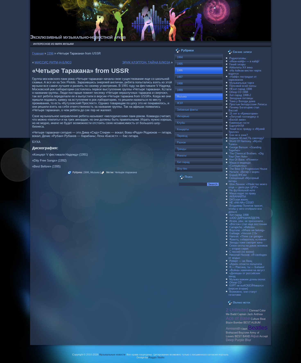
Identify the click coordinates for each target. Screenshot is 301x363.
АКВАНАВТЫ (237, 196)
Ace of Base (238, 318)
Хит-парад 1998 (239, 214)
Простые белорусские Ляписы (248, 104)
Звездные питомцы (241, 98)
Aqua (255, 336)
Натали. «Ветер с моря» (244, 171)
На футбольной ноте (242, 190)
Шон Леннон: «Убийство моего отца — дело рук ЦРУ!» (248, 186)
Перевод (182, 135)
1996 (50, 53)
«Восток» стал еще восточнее (248, 224)
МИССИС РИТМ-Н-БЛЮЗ (53, 62)
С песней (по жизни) (241, 251)
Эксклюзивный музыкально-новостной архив (78, 37)
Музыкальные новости (112, 354)
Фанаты (181, 155)
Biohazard (232, 332)
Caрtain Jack (245, 314)
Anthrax (258, 314)
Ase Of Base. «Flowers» (243, 159)
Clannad (254, 310)
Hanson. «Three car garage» (246, 236)
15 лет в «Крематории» (243, 113)
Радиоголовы (237, 58)
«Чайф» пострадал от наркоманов (243, 78)
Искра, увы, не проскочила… (247, 221)
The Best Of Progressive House (248, 168)
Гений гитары (237, 64)
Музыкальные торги (241, 82)
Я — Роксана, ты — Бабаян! (246, 267)
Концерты (183, 129)
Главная (38, 53)
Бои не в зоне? (238, 135)
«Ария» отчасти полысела (245, 264)
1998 (180, 83)
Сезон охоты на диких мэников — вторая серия (248, 247)
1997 (180, 76)
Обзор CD (235, 282)
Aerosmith (233, 328)
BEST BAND (242, 336)
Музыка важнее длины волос (247, 279)
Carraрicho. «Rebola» (242, 227)
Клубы (181, 122)
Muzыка (95, 172)
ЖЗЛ (180, 103)
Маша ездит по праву (242, 193)
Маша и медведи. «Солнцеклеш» (240, 164)
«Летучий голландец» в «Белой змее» (244, 118)
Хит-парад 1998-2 (240, 95)
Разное (181, 142)
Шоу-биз (182, 168)
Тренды (181, 148)
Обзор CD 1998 (238, 92)
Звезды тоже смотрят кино (246, 242)
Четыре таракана (126, 172)
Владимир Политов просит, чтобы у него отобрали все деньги (246, 208)
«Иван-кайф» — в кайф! (244, 61)
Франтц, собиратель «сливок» (248, 239)
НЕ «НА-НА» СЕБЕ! (241, 202)
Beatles (258, 327)
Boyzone (244, 332)
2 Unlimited (237, 309)
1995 (180, 63)
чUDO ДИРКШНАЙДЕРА (244, 217)
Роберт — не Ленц (240, 260)
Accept (263, 336)
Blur (248, 340)
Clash (244, 329)
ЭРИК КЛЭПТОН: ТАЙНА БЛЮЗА (146, 62)
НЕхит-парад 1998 (240, 88)
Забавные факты (187, 109)
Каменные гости (239, 122)
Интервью (183, 116)
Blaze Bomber (234, 322)
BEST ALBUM (251, 322)
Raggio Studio (156, 357)
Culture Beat (258, 319)
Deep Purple (235, 340)
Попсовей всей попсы (242, 85)
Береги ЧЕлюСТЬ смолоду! (246, 138)
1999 (180, 90)
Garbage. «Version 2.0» (243, 233)
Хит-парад (183, 162)
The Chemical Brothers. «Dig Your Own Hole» (246, 155)
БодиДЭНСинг (238, 174)
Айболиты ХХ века (240, 67)
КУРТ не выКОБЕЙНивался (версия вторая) (246, 287)
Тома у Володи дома (242, 101)
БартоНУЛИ (236, 125)
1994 (180, 57)
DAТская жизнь (238, 199)
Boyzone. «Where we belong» (247, 230)
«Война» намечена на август (247, 270)
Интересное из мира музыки (53, 44)
